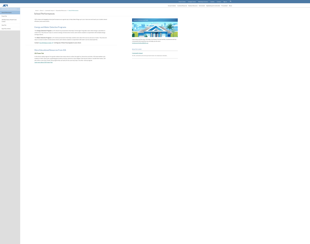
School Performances (7, 12)
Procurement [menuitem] (224, 5)
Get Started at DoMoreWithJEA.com (140, 43)
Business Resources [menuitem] (193, 5)
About (41, 10)
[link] (5, 6)
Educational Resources (9, 9)
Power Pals (4, 16)
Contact (219, 1)
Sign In (225, 1)
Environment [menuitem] (202, 5)
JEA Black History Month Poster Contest (9, 20)
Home (36, 10)
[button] (231, 1)
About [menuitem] (230, 5)
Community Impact (49, 10)
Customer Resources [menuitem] (182, 5)
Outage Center (192, 1)
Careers (212, 1)
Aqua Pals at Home (6, 28)
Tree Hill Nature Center (45, 42)
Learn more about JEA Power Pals (43, 62)
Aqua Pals (4, 25)
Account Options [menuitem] (172, 5)
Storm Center (182, 1)
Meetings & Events (203, 1)
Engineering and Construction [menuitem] (213, 5)
